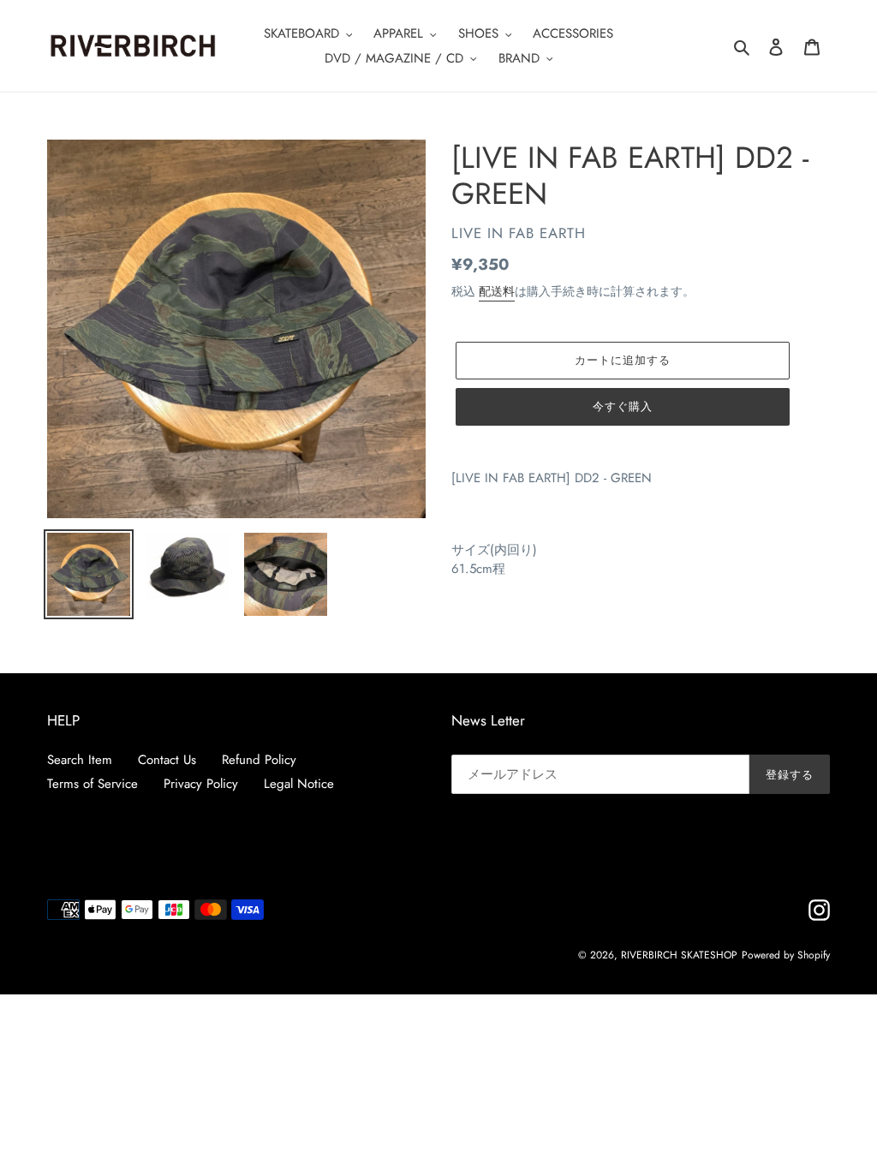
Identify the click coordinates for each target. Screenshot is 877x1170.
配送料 (497, 291)
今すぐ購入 (623, 406)
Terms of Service (92, 783)
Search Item (79, 759)
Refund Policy (259, 759)
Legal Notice (299, 783)
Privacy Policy (201, 783)
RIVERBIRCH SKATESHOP (679, 955)
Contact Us (167, 759)
